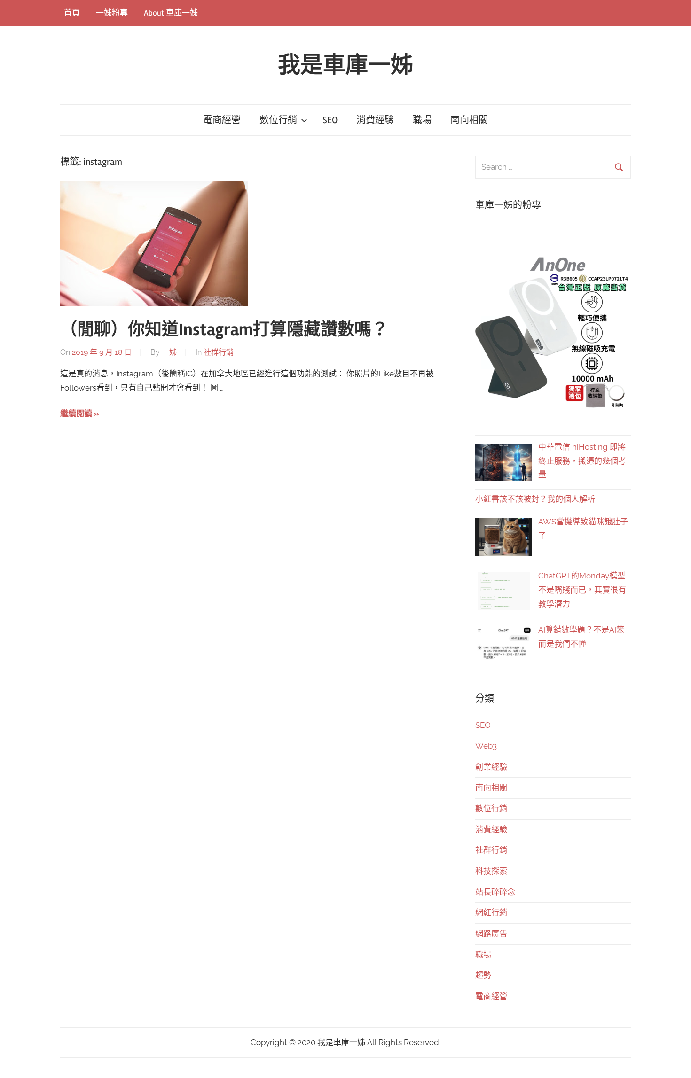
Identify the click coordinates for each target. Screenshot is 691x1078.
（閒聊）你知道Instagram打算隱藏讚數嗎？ (224, 330)
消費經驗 (375, 120)
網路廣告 (491, 933)
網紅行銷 (491, 912)
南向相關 (469, 120)
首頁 (72, 13)
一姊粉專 (112, 13)
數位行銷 (278, 120)
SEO (330, 120)
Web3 (486, 745)
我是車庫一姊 (345, 65)
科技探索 (491, 870)
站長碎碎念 (495, 892)
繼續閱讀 (76, 413)
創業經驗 (491, 767)
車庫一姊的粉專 (508, 205)
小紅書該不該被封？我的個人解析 (535, 499)
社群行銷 (219, 352)
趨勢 (483, 975)
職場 (422, 120)
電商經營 (222, 120)
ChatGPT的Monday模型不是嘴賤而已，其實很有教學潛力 (582, 590)
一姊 (169, 352)
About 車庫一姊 (171, 13)
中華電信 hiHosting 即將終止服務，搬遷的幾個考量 (582, 461)
